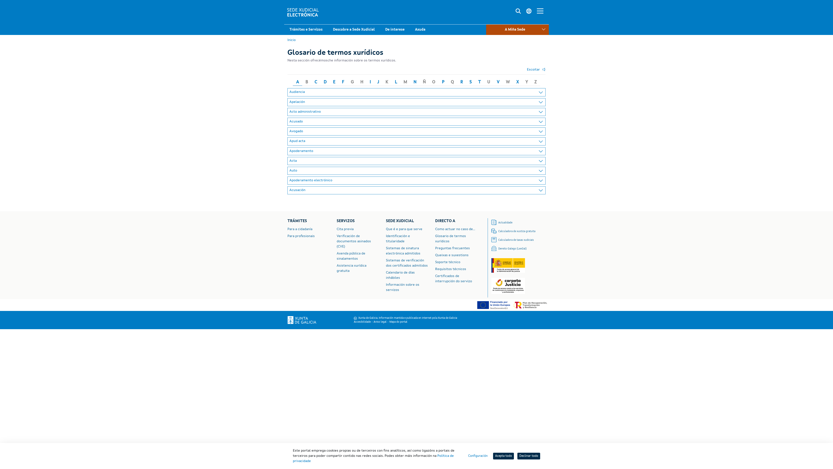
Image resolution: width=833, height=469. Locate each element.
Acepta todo (503, 455)
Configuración (478, 455)
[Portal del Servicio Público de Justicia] (508, 265)
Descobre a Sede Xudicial (354, 29)
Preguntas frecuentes (452, 248)
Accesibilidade (362, 322)
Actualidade (505, 222)
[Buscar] (518, 11)
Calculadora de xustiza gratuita (516, 231)
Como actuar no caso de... (455, 229)
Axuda (420, 29)
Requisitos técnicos (450, 269)
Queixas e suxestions (452, 255)
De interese (395, 29)
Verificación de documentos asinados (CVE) (354, 241)
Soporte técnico (447, 262)
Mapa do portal (398, 322)
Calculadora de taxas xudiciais (516, 240)
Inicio (291, 40)
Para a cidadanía (299, 229)
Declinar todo (528, 455)
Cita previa (345, 229)
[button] (535, 70)
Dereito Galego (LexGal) (512, 249)
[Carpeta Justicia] (508, 286)
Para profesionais (301, 236)
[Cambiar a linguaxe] (528, 11)
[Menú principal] (540, 11)
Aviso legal (380, 322)
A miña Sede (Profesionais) (512, 41)
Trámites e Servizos (306, 29)
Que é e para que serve (404, 229)
